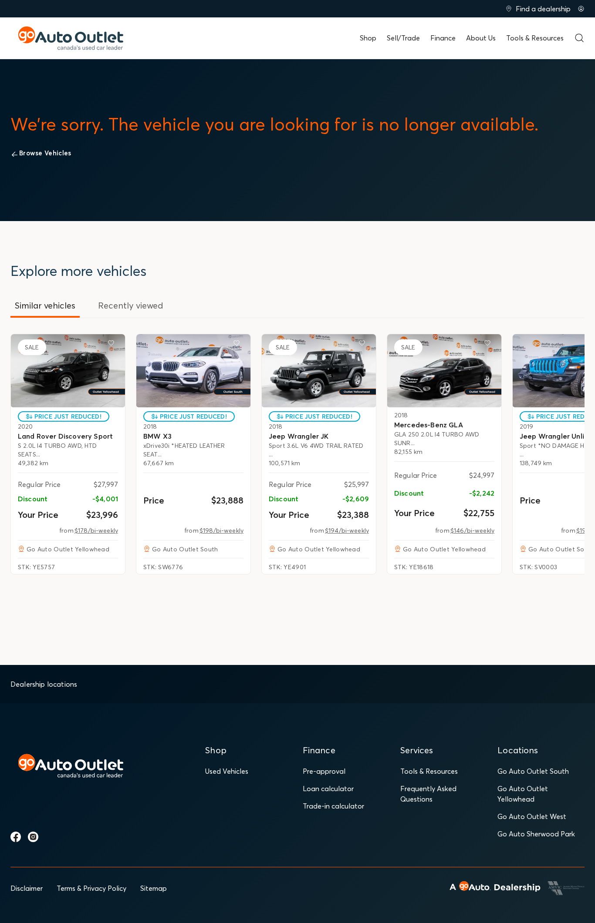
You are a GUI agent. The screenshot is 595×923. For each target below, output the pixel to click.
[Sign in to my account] (581, 8)
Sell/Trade (403, 38)
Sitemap (153, 888)
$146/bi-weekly (472, 530)
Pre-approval (324, 771)
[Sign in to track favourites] (113, 344)
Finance (443, 38)
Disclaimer (26, 888)
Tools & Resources (535, 38)
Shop (368, 38)
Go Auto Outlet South (533, 771)
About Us (481, 38)
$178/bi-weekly (96, 530)
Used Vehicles (226, 771)
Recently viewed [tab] (130, 305)
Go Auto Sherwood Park (536, 833)
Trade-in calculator (333, 806)
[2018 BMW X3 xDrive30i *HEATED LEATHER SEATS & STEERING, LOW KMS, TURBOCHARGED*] (193, 370)
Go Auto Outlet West (531, 816)
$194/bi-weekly (347, 530)
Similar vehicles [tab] (45, 305)
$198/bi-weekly (221, 530)
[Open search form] (579, 38)
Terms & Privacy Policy (91, 888)
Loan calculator (328, 788)
